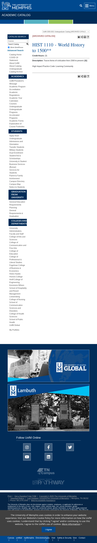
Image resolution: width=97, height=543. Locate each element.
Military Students (16, 150)
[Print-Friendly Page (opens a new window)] (85, 37)
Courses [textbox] (11, 41)
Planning (13, 208)
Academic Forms (16, 121)
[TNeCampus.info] (48, 472)
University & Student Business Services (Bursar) (17, 164)
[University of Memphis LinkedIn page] (48, 457)
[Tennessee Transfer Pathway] (48, 481)
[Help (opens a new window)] (88, 37)
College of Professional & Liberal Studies (15, 259)
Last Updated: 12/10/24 (37, 498)
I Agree (48, 529)
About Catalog (15, 66)
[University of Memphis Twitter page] (70, 447)
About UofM (14, 63)
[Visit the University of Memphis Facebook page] (48, 447)
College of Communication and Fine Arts (17, 245)
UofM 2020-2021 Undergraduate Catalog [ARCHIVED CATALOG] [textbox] (65, 32)
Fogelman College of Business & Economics (17, 268)
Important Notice (17, 498)
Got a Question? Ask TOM (25, 496)
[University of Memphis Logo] (17, 6)
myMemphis (29, 538)
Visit (53, 538)
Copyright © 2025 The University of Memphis (58, 496)
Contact (82, 538)
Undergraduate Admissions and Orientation (16, 141)
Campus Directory (16, 181)
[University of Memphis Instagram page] (27, 447)
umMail (19, 538)
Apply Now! (14, 136)
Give (75, 538)
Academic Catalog (16, 15)
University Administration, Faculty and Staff (16, 231)
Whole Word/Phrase (16, 47)
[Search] (81, 6)
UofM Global (14, 325)
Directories (40, 538)
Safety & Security (64, 538)
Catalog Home (15, 55)
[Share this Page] (82, 37)
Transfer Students (16, 147)
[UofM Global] (48, 367)
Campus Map (15, 184)
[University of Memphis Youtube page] (27, 457)
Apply (47, 538)
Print (10, 496)
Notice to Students (17, 187)
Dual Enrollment (16, 153)
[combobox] (66, 31)
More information (71, 524)
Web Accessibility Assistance (43, 500)
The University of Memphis (58, 498)
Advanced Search (15, 50)
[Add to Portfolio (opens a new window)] (78, 37)
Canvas (11, 538)
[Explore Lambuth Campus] (48, 408)
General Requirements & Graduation (16, 213)
